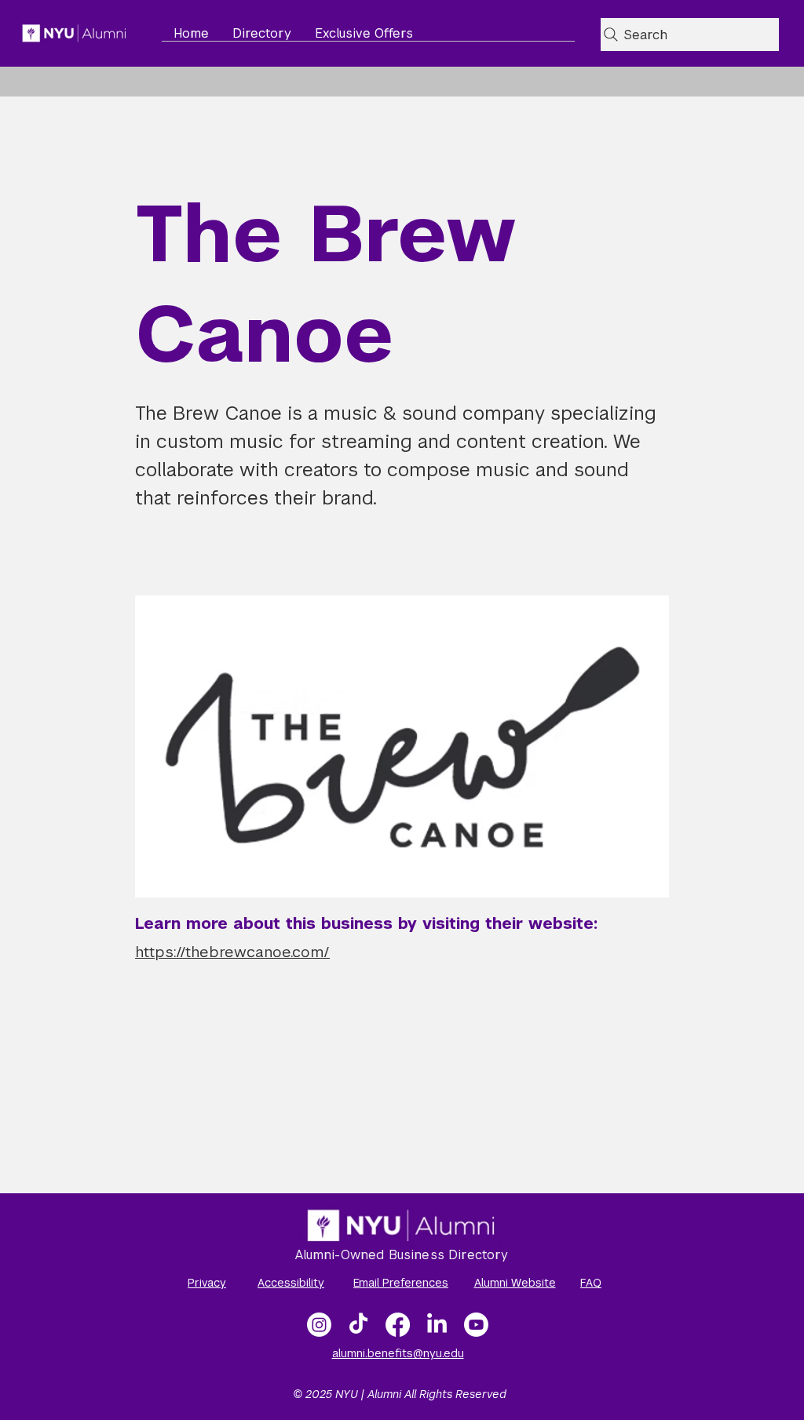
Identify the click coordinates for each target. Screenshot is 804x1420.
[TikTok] (358, 1325)
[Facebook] (398, 1325)
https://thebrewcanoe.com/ (232, 952)
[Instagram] (319, 1325)
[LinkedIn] (437, 1325)
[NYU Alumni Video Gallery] (476, 1325)
